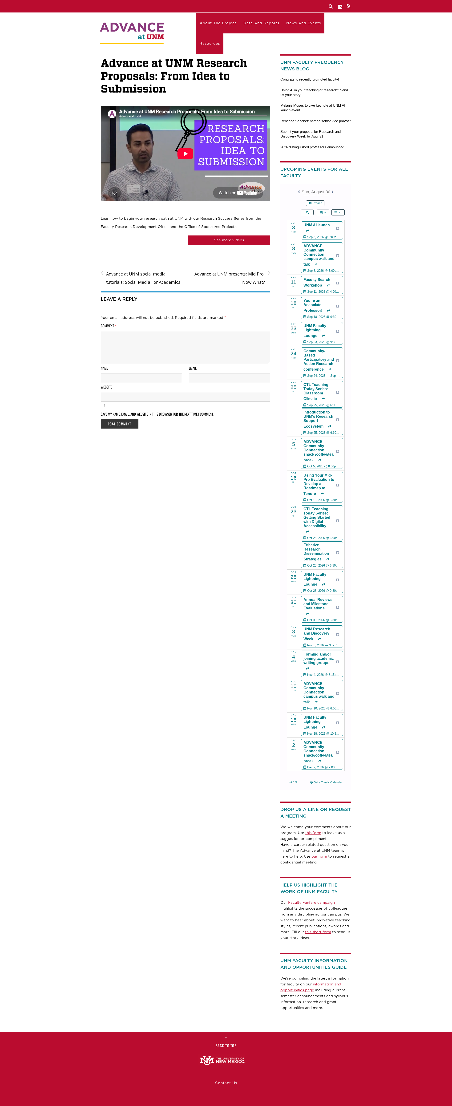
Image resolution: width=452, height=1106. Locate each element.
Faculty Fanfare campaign (311, 902)
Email (193, 368)
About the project (218, 23)
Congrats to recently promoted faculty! (309, 79)
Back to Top (226, 1045)
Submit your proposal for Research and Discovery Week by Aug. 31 (310, 134)
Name (104, 368)
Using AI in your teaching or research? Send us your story (314, 92)
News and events (303, 23)
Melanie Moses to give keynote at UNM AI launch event (312, 107)
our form (319, 856)
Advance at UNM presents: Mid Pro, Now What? (232, 277)
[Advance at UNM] (132, 32)
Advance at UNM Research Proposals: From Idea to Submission (174, 76)
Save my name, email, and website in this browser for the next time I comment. (157, 414)
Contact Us (226, 1083)
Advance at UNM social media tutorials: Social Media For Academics (140, 277)
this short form (318, 932)
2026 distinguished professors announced (312, 147)
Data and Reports (261, 23)
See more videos (229, 240)
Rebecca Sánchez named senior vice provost (315, 121)
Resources (210, 43)
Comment (108, 325)
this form (313, 833)
